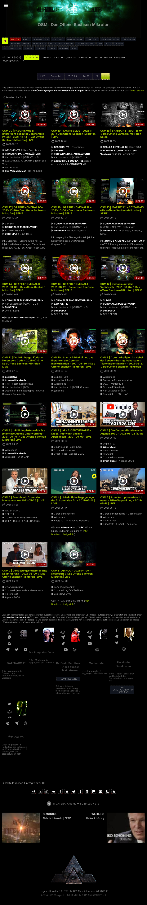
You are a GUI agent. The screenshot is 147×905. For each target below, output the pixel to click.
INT (96, 57)
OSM (100, 43)
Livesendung (129, 39)
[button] (33, 791)
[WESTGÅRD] (73, 883)
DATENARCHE (16, 663)
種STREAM (63, 48)
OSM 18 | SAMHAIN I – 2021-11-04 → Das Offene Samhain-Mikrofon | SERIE (121, 134)
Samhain (28, 48)
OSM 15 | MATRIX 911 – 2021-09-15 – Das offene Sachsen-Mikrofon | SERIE (122, 210)
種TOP (74, 48)
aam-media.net (70, 679)
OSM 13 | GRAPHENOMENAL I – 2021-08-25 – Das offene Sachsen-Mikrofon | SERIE (73, 287)
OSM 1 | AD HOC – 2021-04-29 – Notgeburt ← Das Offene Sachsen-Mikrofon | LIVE (72, 573)
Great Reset (92, 39)
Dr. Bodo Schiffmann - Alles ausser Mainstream (69, 667)
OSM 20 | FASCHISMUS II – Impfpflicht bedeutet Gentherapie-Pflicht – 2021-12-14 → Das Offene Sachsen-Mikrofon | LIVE (23, 135)
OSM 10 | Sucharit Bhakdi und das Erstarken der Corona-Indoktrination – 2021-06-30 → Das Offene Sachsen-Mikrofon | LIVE (73, 362)
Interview (106, 57)
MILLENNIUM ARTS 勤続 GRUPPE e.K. (86, 895)
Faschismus (57, 39)
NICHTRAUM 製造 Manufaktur (75, 891)
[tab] (42, 76)
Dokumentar (68, 57)
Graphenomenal (75, 39)
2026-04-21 (31, 57)
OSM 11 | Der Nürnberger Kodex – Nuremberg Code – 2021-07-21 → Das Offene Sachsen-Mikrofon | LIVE (22, 362)
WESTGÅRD (102, 891)
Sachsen (119, 43)
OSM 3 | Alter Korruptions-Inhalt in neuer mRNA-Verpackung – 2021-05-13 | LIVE (121, 500)
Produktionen (11, 61)
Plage (108, 43)
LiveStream (120, 57)
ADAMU (47, 57)
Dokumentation (41, 39)
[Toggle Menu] (6, 5)
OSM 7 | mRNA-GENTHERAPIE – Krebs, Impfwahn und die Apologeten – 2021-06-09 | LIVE (71, 433)
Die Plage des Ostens (43, 652)
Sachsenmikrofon (12, 48)
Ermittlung (85, 57)
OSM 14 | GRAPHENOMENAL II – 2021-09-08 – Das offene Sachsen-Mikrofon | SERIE (24, 287)
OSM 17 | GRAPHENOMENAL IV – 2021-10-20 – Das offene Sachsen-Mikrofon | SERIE (24, 210)
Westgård (59, 895)
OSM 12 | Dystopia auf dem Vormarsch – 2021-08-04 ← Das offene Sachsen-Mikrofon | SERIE (121, 287)
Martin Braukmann (20, 43)
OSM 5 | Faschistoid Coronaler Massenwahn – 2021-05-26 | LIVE (23, 499)
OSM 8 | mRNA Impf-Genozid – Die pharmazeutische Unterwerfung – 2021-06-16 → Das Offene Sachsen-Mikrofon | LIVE (24, 435)
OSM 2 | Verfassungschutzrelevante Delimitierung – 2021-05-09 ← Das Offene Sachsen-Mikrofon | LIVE (24, 573)
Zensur (52, 48)
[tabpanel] (73, 348)
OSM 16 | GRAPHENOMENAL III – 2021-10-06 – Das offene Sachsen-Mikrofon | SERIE (73, 210)
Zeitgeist (41, 48)
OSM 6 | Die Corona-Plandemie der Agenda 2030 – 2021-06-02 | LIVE (122, 432)
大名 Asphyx (16, 736)
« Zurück (15, 39)
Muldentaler (39, 43)
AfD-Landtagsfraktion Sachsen (123, 689)
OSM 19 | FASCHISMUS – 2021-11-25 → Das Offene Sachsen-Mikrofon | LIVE (73, 134)
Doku (56, 57)
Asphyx (26, 39)
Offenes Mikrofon (85, 43)
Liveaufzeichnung (110, 39)
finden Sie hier (137, 90)
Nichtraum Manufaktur (61, 43)
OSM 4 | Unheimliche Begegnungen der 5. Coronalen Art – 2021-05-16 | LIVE (73, 500)
